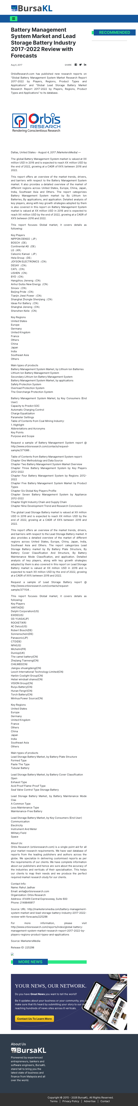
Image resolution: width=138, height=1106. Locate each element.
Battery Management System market (46, 158)
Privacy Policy (70, 1101)
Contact (105, 1101)
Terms (54, 1101)
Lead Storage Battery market (42, 512)
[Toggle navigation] (13, 18)
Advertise (90, 1101)
